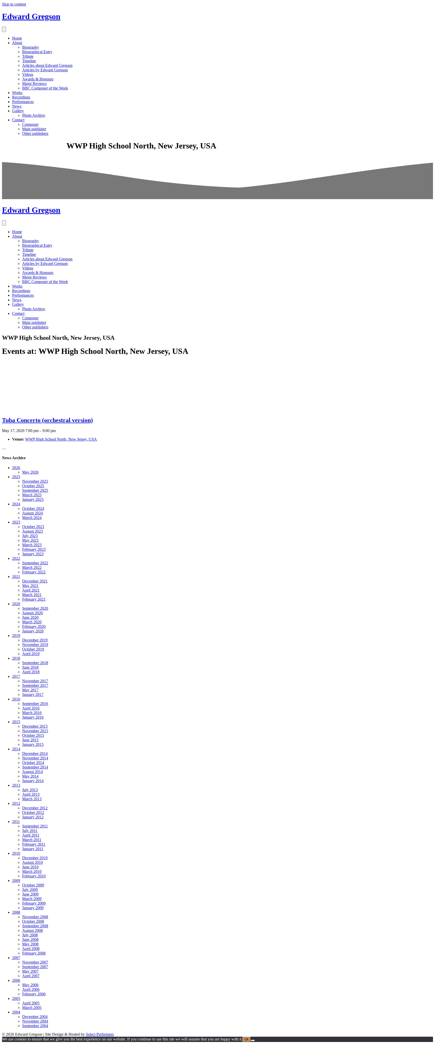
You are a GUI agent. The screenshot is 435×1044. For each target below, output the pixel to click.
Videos (27, 74)
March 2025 (32, 495)
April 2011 (30, 835)
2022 (16, 558)
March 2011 (31, 840)
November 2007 (35, 962)
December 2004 (35, 1017)
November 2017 (35, 681)
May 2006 (30, 985)
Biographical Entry (37, 52)
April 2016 (31, 708)
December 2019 (35, 640)
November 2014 (35, 758)
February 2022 (34, 572)
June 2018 (30, 667)
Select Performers (100, 1034)
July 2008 (30, 935)
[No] (253, 1040)
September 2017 (35, 685)
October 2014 (33, 762)
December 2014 (35, 753)
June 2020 (30, 617)
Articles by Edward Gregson (45, 70)
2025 (16, 477)
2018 (16, 658)
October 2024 (33, 508)
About (17, 43)
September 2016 (35, 703)
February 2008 (34, 953)
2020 (16, 604)
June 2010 (30, 867)
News (16, 106)
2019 (16, 635)
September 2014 (35, 767)
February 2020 (34, 626)
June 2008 (30, 939)
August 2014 (32, 772)
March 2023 (32, 545)
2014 (16, 749)
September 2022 (35, 563)
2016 (16, 699)
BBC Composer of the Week (45, 88)
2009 (16, 880)
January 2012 (33, 817)
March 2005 (32, 1007)
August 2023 (32, 531)
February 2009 (34, 903)
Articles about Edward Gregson (47, 65)
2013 (16, 785)
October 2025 (33, 486)
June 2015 (30, 740)
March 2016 (32, 713)
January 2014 (33, 781)
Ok (246, 1039)
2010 (16, 853)
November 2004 (35, 1021)
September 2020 (35, 608)
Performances (23, 102)
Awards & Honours (37, 79)
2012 (16, 803)
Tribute (27, 56)
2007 (16, 958)
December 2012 (35, 808)
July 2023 (30, 536)
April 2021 (31, 590)
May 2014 (30, 776)
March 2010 (32, 871)
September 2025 (35, 490)
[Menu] (4, 29)
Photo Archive (33, 115)
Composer (30, 124)
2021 (16, 576)
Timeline (29, 61)
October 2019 (33, 649)
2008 (16, 912)
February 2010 (34, 876)
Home (17, 38)
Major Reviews (34, 83)
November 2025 (35, 481)
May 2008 (30, 944)
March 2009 (32, 899)
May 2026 (30, 472)
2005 (16, 998)
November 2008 (35, 917)
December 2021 (35, 581)
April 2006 (31, 989)
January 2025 (33, 499)
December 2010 (35, 858)
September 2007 (35, 967)
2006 (16, 980)
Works (17, 92)
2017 (16, 676)
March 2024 (32, 517)
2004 (16, 1012)
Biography (30, 47)
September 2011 (35, 826)
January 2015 (33, 744)
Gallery (18, 111)
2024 (16, 504)
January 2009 (33, 908)
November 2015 (35, 731)
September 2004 (35, 1026)
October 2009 (33, 885)
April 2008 (31, 948)
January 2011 (32, 849)
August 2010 (32, 862)
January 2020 (33, 631)
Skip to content (14, 4)
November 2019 (35, 644)
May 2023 (30, 540)
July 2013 (30, 790)
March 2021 (32, 595)
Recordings (21, 97)
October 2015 (33, 735)
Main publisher (34, 129)
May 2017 (30, 690)
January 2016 (33, 717)
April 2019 (31, 654)
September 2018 (35, 663)
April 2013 (31, 794)
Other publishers (35, 133)
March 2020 (32, 622)
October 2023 (33, 527)
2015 (16, 722)
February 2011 (33, 844)
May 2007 (30, 971)
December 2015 (35, 726)
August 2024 (32, 513)
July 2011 (30, 830)
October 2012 (33, 812)
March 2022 (32, 567)
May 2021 (30, 586)
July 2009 (30, 889)
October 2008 (33, 921)
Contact (18, 120)
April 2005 (31, 1003)
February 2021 (34, 599)
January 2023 (33, 554)
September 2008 (35, 926)
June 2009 (30, 894)
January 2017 (33, 694)
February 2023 (34, 549)
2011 (16, 821)
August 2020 (32, 613)
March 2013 (32, 799)
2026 (16, 468)
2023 (16, 522)
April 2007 (31, 976)
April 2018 (31, 672)
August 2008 (32, 930)
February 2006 (34, 994)
